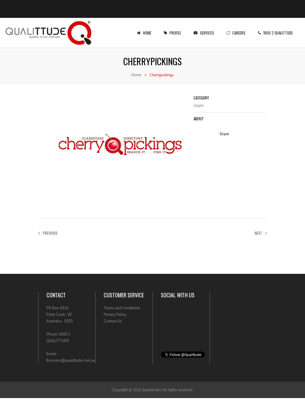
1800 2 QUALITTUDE (278, 33)
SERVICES (207, 33)
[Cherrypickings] (113, 205)
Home (147, 33)
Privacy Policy (115, 314)
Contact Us (113, 321)
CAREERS (238, 33)
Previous (50, 233)
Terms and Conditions (122, 307)
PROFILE (175, 33)
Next (258, 233)
